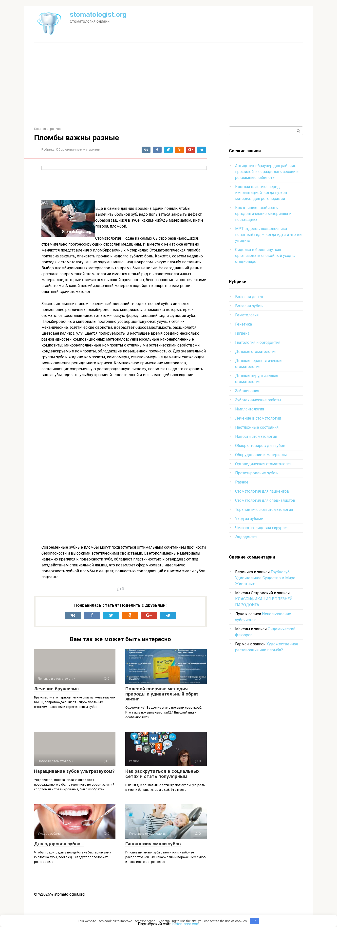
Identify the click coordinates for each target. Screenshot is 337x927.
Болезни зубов (249, 306)
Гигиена (242, 333)
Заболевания (247, 390)
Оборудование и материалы (78, 149)
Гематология (247, 315)
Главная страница (47, 129)
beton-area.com (185, 924)
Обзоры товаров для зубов (260, 445)
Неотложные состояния (257, 427)
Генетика (243, 324)
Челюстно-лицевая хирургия (261, 527)
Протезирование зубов (256, 473)
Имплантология (249, 409)
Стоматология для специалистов (265, 500)
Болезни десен (249, 296)
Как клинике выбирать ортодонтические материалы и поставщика (263, 213)
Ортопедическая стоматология (263, 464)
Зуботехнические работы (258, 400)
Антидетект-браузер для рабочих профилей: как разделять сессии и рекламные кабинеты (267, 171)
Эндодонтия (246, 537)
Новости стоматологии (256, 436)
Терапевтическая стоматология (264, 509)
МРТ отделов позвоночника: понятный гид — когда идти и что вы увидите (268, 234)
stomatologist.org (98, 14)
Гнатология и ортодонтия (257, 342)
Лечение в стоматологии (258, 418)
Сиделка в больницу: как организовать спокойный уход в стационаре (265, 255)
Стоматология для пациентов (262, 491)
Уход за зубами (249, 518)
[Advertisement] (168, 84)
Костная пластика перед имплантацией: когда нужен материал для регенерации (261, 192)
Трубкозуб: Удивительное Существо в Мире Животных (265, 578)
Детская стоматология (255, 351)
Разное (241, 482)
